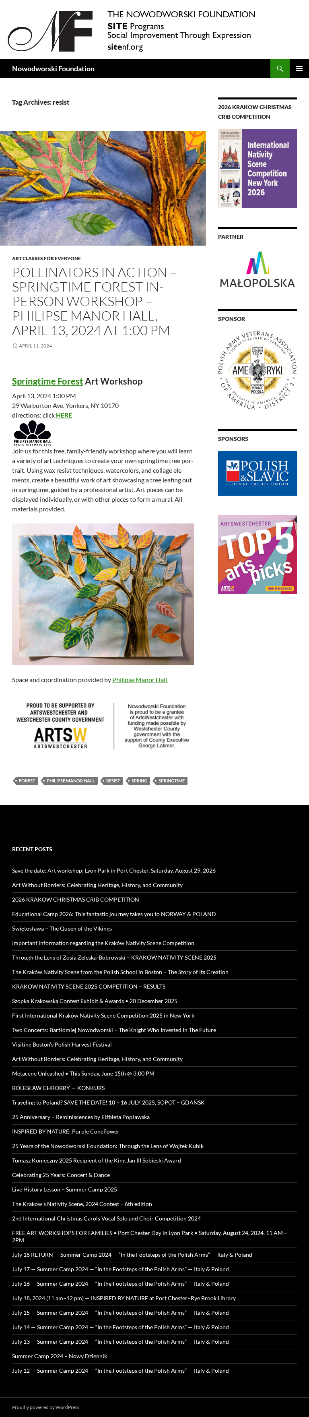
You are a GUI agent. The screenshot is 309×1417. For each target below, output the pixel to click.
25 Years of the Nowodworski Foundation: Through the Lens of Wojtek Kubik (108, 1145)
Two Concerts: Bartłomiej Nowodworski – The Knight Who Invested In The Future (114, 1029)
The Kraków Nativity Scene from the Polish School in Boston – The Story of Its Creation (120, 971)
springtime (172, 780)
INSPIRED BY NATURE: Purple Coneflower (65, 1131)
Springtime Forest (47, 381)
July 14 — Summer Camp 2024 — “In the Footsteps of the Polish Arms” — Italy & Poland (120, 1327)
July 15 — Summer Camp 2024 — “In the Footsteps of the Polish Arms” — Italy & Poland (120, 1312)
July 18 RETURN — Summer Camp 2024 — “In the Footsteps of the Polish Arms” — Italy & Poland (132, 1254)
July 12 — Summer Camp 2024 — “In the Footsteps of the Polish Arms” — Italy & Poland (120, 1370)
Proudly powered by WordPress (45, 1407)
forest (27, 780)
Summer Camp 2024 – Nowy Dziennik (59, 1356)
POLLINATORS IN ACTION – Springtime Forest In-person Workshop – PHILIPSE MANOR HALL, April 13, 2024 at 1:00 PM (94, 301)
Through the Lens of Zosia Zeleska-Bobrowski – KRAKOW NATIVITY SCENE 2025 (114, 957)
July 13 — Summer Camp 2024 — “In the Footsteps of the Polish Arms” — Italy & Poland (120, 1341)
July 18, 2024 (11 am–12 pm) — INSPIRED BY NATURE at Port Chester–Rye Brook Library (124, 1298)
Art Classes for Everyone (46, 258)
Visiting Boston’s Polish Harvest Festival (62, 1044)
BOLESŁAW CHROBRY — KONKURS (58, 1087)
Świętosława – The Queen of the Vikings (62, 928)
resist (113, 780)
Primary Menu (299, 68)
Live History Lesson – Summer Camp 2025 (64, 1189)
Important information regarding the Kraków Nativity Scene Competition (103, 942)
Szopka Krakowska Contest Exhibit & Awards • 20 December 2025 (94, 1000)
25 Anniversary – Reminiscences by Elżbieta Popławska (81, 1116)
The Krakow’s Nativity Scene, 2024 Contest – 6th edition (82, 1203)
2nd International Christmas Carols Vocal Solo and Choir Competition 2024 (106, 1218)
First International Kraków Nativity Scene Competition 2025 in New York (103, 1015)
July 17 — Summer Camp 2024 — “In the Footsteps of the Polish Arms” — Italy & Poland (120, 1269)
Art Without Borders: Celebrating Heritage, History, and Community (97, 884)
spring (139, 780)
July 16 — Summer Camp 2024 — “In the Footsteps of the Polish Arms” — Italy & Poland (120, 1283)
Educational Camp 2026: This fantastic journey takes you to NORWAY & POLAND (114, 913)
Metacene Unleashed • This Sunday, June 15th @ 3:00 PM (83, 1073)
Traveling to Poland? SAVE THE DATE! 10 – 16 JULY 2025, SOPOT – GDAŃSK (108, 1102)
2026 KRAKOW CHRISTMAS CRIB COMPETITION (75, 899)
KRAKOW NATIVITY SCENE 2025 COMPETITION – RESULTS (88, 986)
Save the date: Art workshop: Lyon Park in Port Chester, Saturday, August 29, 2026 (114, 870)
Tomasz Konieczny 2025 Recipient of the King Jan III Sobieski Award (96, 1160)
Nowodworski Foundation (53, 68)
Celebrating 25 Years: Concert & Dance (61, 1174)
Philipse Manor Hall (140, 679)
